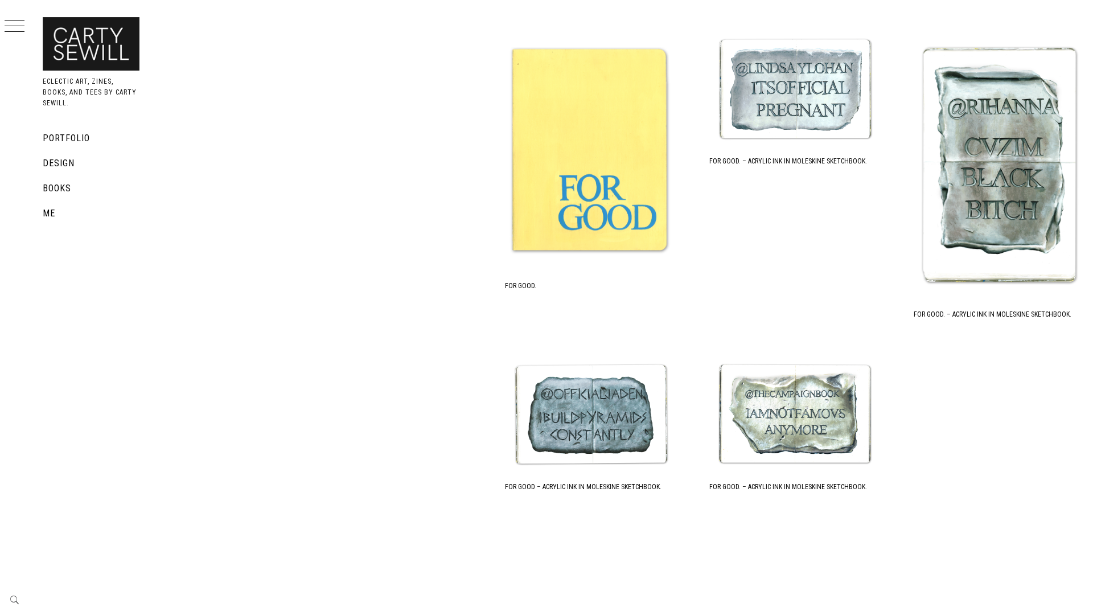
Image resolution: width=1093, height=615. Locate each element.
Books (57, 188)
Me (49, 213)
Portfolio (66, 138)
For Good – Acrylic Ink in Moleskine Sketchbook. (583, 487)
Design (59, 163)
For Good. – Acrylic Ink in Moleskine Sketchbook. (788, 161)
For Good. (520, 286)
